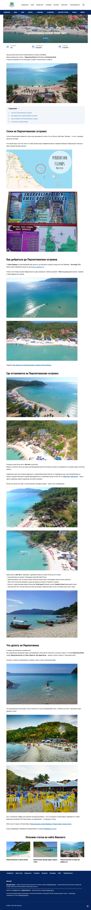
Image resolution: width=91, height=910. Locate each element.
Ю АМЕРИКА (50, 12)
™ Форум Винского (74, 5)
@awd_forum (50, 890)
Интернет (56, 5)
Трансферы (53, 873)
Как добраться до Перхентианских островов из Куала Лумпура (32, 365)
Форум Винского (51, 884)
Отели (32, 5)
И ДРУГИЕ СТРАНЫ (63, 12)
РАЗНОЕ (74, 12)
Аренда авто (39, 5)
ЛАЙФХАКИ (7, 12)
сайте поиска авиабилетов (36, 267)
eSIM (59, 873)
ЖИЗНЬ (83, 12)
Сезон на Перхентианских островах (21, 113)
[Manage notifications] (88, 906)
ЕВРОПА (30, 12)
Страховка (49, 5)
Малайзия (45, 38)
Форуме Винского (23, 895)
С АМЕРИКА (40, 12)
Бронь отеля (19, 873)
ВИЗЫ (15, 12)
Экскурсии (64, 5)
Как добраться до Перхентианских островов (24, 116)
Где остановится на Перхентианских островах (24, 119)
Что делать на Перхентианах (19, 122)
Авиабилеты (24, 5)
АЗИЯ (22, 12)
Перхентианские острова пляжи (17, 860)
